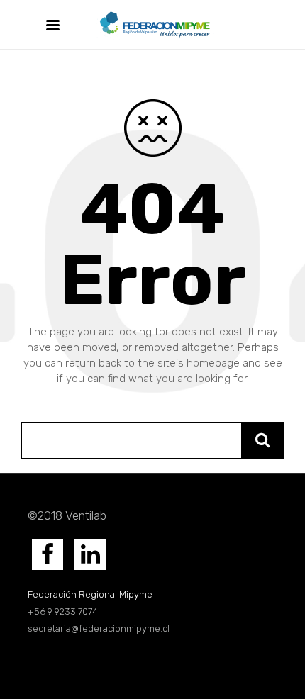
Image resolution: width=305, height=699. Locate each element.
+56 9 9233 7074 (64, 611)
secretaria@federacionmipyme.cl (99, 628)
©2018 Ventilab (67, 515)
